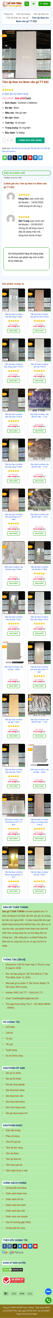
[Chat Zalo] (48, 1291)
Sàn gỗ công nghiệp (15, 1084)
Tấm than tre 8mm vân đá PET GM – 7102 (39, 415)
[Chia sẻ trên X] (15, 157)
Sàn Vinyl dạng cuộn (15, 1107)
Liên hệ (9, 1032)
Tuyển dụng (11, 1050)
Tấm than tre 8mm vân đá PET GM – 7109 (39, 465)
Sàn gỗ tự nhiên (13, 1073)
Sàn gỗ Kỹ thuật (13, 1078)
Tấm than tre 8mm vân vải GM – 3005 (13, 668)
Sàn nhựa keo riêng (15, 1090)
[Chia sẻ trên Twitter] (20, 157)
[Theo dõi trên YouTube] (35, 1246)
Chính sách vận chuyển (17, 1216)
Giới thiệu (10, 1027)
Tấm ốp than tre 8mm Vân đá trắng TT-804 (14, 315)
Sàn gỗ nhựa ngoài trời (17, 1113)
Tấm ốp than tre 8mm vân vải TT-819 (39, 365)
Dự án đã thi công (14, 1055)
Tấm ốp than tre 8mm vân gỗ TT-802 (39, 873)
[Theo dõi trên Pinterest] (25, 1246)
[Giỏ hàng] (33, 4)
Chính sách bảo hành (16, 1205)
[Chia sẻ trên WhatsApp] (4, 157)
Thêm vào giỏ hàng (30, 140)
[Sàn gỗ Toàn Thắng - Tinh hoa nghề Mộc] (12, 4)
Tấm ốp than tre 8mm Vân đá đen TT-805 (39, 568)
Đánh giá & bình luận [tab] (14, 173)
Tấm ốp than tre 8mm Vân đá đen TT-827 (14, 618)
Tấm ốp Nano (12, 1153)
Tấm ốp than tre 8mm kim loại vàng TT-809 (14, 465)
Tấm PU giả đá (13, 1141)
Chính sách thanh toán (16, 1193)
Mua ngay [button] (13, 331)
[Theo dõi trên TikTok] (15, 1246)
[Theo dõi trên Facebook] (4, 1246)
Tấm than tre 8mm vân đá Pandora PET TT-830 (13, 822)
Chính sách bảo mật (15, 1210)
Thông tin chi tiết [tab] (13, 178)
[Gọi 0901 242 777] (48, 1300)
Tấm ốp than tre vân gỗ (17, 17)
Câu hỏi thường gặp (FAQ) (18, 1222)
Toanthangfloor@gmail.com (25, 998)
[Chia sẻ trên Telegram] (40, 157)
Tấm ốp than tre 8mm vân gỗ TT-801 (14, 720)
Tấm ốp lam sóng (14, 1147)
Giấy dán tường (13, 1130)
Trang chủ (8, 14)
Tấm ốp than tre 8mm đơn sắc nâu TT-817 (14, 770)
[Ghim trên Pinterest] (30, 157)
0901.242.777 (20, 992)
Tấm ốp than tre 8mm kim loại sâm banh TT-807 (39, 669)
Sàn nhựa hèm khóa (15, 1101)
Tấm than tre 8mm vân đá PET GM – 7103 (39, 720)
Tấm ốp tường (23, 14)
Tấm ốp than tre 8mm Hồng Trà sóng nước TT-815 (39, 822)
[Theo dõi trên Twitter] (20, 1246)
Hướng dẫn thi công (15, 1228)
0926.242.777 (36, 992)
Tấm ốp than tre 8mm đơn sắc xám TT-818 (14, 415)
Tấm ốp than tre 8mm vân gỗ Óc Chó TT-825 (39, 315)
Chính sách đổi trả (14, 1199)
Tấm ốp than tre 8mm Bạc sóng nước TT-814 (13, 365)
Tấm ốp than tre (41, 14)
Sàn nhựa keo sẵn (14, 1096)
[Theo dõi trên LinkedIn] (30, 1246)
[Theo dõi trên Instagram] (9, 1246)
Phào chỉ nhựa (13, 1136)
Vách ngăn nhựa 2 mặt (16, 1170)
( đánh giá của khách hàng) (15, 94)
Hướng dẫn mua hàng (16, 1187)
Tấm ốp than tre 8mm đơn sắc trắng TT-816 (39, 618)
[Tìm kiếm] (26, 4)
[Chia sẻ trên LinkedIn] (35, 157)
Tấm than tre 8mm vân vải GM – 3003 (39, 770)
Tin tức (9, 1038)
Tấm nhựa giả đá (14, 1165)
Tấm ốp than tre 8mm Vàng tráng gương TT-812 (14, 874)
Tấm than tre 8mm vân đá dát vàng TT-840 (13, 568)
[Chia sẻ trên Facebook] (9, 157)
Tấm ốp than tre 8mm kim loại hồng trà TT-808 (14, 516)
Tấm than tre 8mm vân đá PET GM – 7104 (39, 515)
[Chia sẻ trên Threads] (25, 157)
